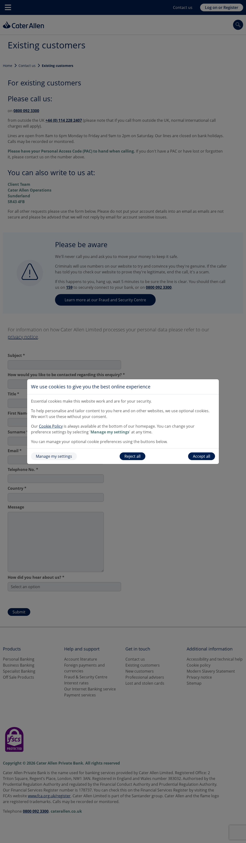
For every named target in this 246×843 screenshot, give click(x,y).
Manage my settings (54, 456)
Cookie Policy (51, 426)
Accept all (201, 456)
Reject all (132, 456)
